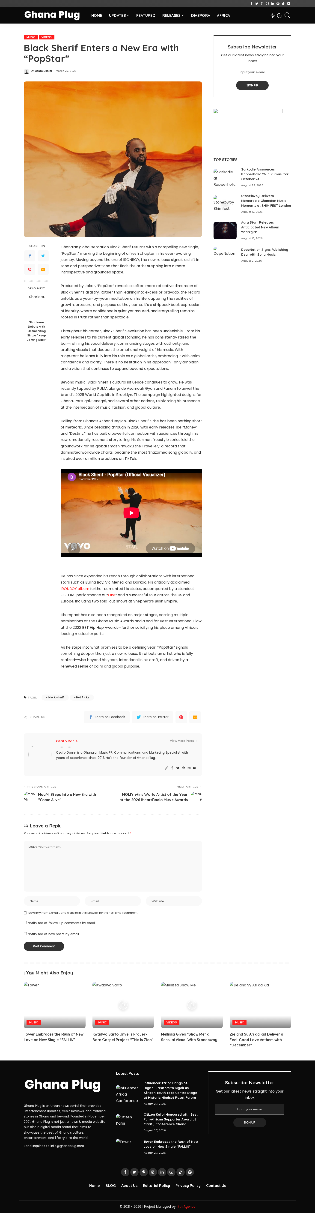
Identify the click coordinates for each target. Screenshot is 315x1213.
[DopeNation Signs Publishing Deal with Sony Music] (225, 255)
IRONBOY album (75, 588)
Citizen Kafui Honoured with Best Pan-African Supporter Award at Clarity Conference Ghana (171, 1119)
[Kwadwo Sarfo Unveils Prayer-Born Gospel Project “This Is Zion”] (123, 1005)
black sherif (56, 697)
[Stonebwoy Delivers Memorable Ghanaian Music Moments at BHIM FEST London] (225, 204)
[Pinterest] (262, 3)
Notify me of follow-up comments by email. (62, 923)
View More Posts (182, 741)
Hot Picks (82, 697)
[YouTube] (278, 3)
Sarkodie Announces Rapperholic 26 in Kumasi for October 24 (264, 174)
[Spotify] (288, 3)
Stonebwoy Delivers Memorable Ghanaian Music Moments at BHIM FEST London (266, 201)
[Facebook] (251, 3)
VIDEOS (47, 37)
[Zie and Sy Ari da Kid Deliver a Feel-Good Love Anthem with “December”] (260, 1005)
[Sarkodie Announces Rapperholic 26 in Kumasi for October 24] (225, 177)
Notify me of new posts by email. (54, 934)
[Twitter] (256, 3)
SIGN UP (253, 85)
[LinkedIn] (272, 3)
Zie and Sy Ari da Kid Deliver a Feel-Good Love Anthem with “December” (256, 1039)
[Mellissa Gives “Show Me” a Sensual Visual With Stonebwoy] (192, 1005)
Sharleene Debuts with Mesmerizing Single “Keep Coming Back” (37, 331)
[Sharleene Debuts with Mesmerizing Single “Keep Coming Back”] (36, 306)
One (112, 595)
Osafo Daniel (43, 71)
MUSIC (31, 37)
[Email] (43, 269)
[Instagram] (267, 3)
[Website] (166, 768)
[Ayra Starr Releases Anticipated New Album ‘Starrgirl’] (225, 230)
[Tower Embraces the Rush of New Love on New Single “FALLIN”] (55, 1005)
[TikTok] (283, 3)
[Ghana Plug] (54, 15)
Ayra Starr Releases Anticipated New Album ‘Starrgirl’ (260, 227)
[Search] (287, 15)
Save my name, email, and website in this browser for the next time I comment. (83, 913)
